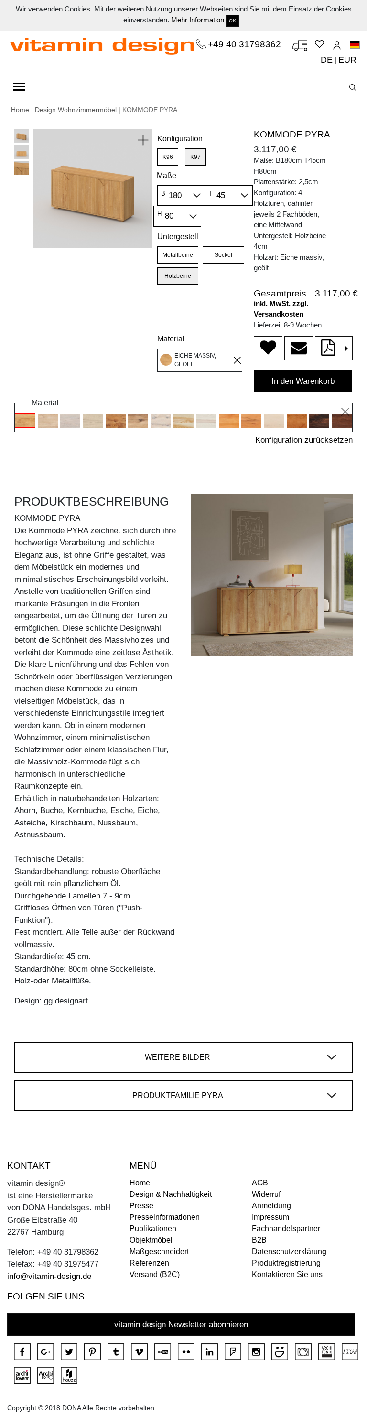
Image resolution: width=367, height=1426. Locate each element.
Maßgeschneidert (159, 1251)
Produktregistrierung (286, 1263)
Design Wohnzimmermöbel (76, 110)
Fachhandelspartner (286, 1229)
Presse (141, 1206)
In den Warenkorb (303, 381)
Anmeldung (271, 1206)
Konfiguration (180, 139)
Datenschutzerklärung (289, 1251)
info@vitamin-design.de (49, 1276)
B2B (259, 1240)
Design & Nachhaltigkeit (171, 1194)
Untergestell (177, 236)
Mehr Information (197, 20)
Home (20, 110)
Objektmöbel (151, 1240)
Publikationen (153, 1229)
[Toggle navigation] (19, 86)
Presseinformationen (165, 1217)
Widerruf (266, 1194)
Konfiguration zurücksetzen (304, 439)
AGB (260, 1183)
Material (170, 339)
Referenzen (149, 1263)
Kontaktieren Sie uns (287, 1274)
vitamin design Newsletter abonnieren (181, 1324)
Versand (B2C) (155, 1274)
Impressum (270, 1217)
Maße (166, 175)
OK (232, 20)
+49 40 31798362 (245, 44)
